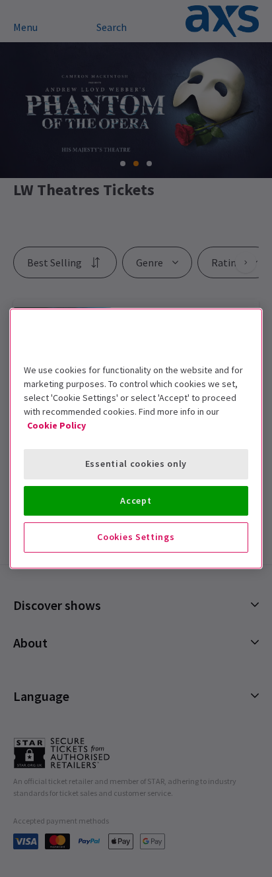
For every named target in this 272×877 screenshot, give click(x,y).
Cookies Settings (135, 537)
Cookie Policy (56, 425)
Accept (135, 500)
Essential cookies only (136, 463)
